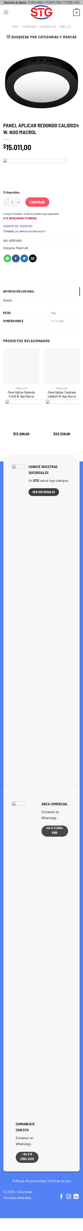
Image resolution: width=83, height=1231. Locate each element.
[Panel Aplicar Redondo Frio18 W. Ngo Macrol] (21, 366)
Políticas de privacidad (29, 1180)
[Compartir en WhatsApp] (7, 258)
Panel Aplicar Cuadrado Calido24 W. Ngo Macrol (62, 394)
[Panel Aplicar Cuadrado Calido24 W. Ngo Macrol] (62, 366)
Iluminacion (29, 26)
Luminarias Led (47, 26)
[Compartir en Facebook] (16, 258)
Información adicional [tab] (19, 291)
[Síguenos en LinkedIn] (76, 1197)
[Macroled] (35, 175)
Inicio (15, 26)
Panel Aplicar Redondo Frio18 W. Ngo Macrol (21, 394)
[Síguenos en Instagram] (68, 1197)
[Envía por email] (33, 258)
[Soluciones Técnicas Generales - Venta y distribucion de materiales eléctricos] (41, 12)
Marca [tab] (7, 300)
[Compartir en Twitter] (24, 258)
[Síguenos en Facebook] (61, 1197)
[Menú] (6, 12)
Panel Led (65, 26)
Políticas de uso (59, 1180)
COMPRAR (37, 202)
